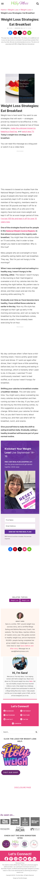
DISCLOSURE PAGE (22, 787)
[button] (20, 490)
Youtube (20, 859)
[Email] (24, 33)
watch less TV (28, 131)
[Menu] (2, 4)
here (30, 681)
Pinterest (11, 859)
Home (3, 10)
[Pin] (15, 33)
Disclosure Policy (20, 863)
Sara (11, 28)
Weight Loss (13, 10)
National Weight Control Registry (20, 231)
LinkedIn (34, 859)
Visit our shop (10, 772)
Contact (25, 859)
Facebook (6, 859)
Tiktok (30, 859)
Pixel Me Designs (22, 878)
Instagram (16, 859)
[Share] (10, 33)
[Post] (20, 33)
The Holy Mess (20, 3)
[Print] (29, 33)
